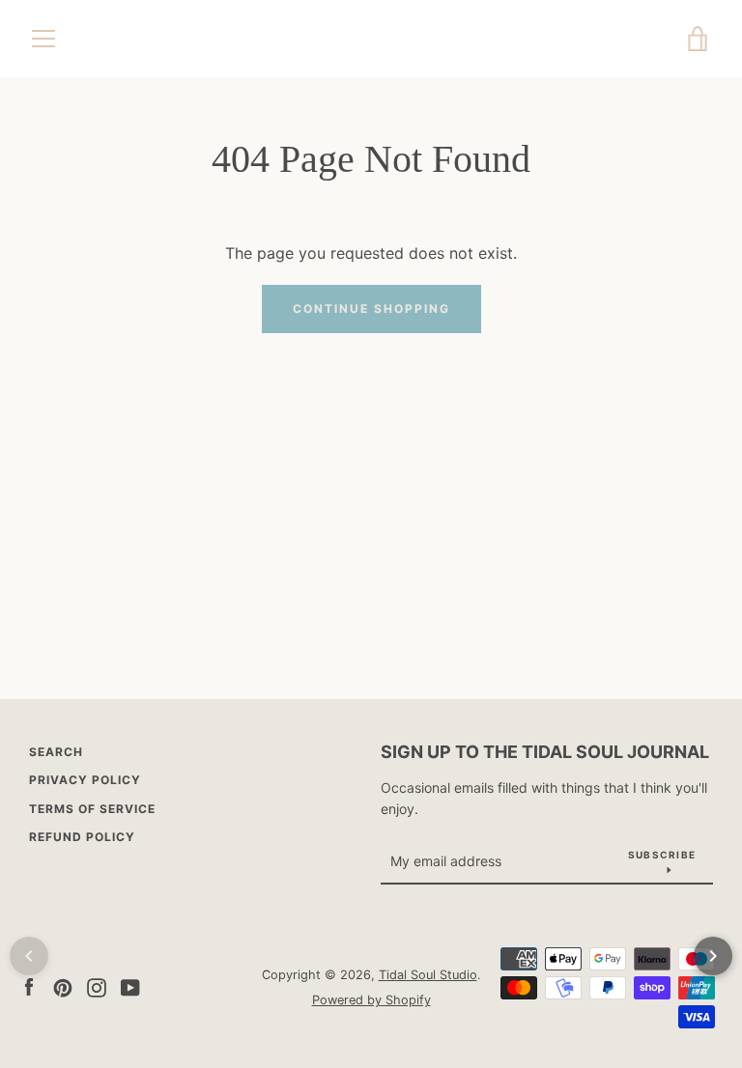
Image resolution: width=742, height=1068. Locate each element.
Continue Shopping (371, 308)
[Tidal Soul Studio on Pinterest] (62, 986)
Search (56, 752)
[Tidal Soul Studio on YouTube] (130, 986)
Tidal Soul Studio (428, 975)
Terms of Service (92, 808)
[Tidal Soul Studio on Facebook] (29, 986)
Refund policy (82, 836)
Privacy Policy (85, 780)
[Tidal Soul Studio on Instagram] (96, 986)
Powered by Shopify (371, 1000)
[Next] (713, 956)
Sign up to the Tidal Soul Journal (545, 752)
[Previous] (29, 956)
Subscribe (662, 854)
